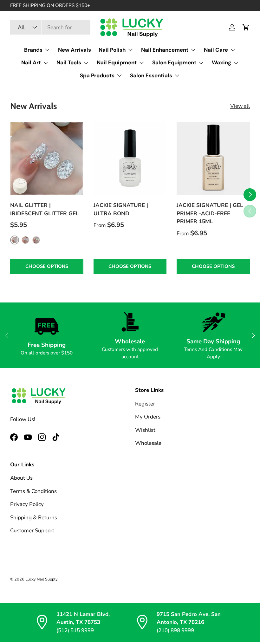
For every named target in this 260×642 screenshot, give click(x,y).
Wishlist (145, 430)
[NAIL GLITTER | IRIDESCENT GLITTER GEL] (46, 158)
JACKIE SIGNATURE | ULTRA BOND (121, 209)
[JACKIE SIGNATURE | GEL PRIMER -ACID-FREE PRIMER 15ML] (213, 158)
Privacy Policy (27, 504)
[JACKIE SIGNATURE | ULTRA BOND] (130, 158)
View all (240, 106)
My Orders (147, 416)
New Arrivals (74, 49)
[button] (246, 27)
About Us (21, 478)
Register (145, 403)
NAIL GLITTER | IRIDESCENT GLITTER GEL (44, 209)
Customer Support (32, 530)
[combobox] (50, 27)
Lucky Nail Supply (41, 579)
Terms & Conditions (33, 491)
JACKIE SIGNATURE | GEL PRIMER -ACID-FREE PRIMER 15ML (210, 213)
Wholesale (148, 443)
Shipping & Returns (33, 517)
